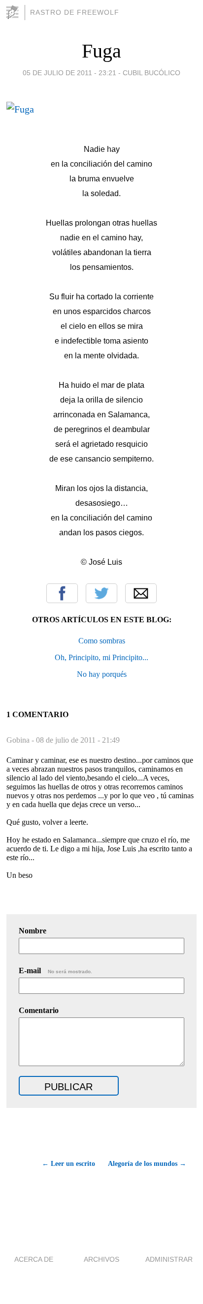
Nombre (32, 931)
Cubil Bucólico (151, 73)
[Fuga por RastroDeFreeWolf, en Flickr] (20, 109)
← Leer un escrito (68, 1163)
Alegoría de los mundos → (147, 1163)
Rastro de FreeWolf (74, 12)
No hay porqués (102, 674)
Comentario (39, 1010)
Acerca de (33, 1259)
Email (141, 593)
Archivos (101, 1259)
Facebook (62, 593)
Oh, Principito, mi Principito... (101, 657)
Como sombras (101, 641)
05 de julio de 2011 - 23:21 (69, 73)
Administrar (169, 1259)
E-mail (55, 970)
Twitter (101, 593)
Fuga (101, 51)
